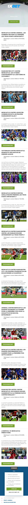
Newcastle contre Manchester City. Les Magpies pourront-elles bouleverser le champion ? (13, 271)
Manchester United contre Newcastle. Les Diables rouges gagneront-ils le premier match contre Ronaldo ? (13, 392)
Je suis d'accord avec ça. (14, 476)
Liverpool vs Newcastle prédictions (10, 432)
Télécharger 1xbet (14, 21)
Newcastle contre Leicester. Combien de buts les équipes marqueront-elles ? (12, 114)
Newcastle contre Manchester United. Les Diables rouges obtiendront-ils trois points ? (13, 233)
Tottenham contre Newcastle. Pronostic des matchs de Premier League (13, 152)
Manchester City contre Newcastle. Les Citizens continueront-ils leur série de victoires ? (13, 74)
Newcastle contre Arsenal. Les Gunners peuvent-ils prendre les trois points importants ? (13, 34)
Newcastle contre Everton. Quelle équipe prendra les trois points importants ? (13, 195)
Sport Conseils (8, 500)
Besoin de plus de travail (14, 478)
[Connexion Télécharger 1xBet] (26, 2)
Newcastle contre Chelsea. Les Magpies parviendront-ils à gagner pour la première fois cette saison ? (13, 352)
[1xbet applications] (14, 6)
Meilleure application (13, 474)
